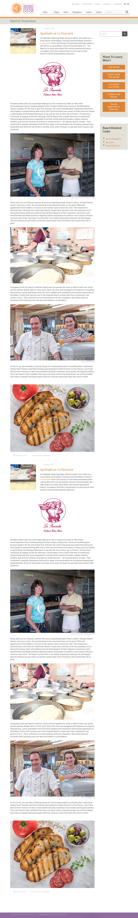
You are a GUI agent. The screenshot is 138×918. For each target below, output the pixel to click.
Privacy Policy (61, 914)
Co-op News (117, 4)
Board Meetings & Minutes (114, 107)
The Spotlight (46, 455)
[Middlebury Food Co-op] (23, 8)
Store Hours (76, 4)
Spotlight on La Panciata (56, 33)
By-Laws (110, 142)
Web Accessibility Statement (47, 914)
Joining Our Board (113, 95)
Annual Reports (113, 138)
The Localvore (38, 455)
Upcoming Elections (113, 85)
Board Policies (113, 145)
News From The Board (114, 75)
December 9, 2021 (48, 464)
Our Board (106, 4)
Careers (97, 4)
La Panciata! (45, 43)
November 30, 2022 (48, 28)
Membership (87, 4)
